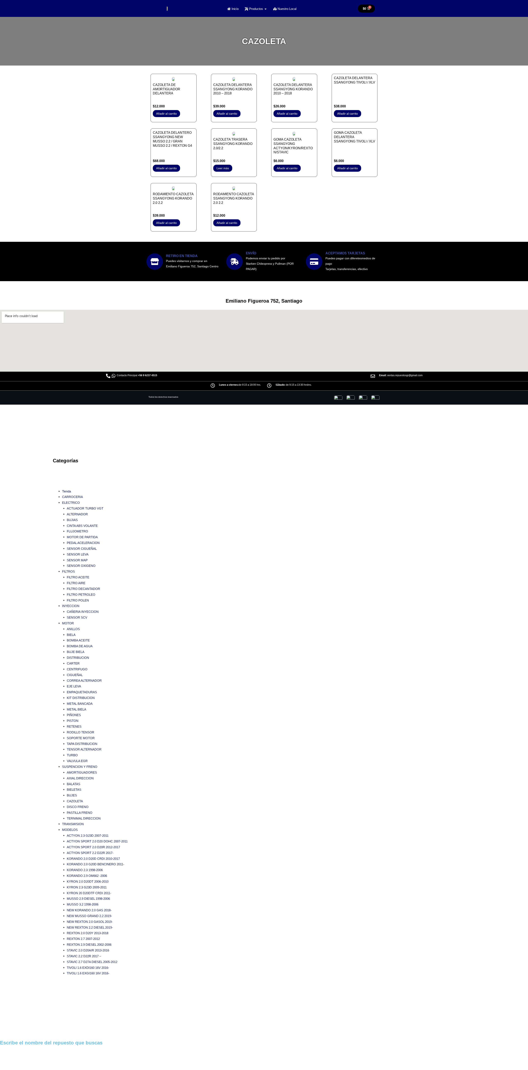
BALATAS (73, 784)
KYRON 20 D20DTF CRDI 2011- (89, 893)
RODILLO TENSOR (80, 732)
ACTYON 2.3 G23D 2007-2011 (87, 835)
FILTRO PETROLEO (81, 594)
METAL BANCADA (80, 703)
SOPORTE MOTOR (81, 738)
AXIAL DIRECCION (80, 778)
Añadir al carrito (166, 113)
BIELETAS (74, 789)
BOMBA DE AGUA (80, 646)
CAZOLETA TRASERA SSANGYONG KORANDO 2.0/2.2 (232, 144)
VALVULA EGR (77, 761)
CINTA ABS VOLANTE (82, 525)
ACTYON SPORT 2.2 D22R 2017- (90, 853)
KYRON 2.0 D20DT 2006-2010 (87, 881)
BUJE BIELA (75, 652)
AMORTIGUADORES (82, 772)
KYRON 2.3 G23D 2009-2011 (87, 887)
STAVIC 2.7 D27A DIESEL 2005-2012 (92, 962)
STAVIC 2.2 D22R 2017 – (84, 956)
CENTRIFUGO (77, 669)
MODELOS (70, 830)
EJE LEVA (74, 686)
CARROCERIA (72, 497)
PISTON (72, 720)
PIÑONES (74, 715)
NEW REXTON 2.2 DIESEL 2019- (90, 927)
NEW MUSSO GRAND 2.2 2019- (89, 916)
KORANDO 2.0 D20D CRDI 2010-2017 (93, 858)
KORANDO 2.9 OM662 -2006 (87, 875)
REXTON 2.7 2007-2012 (83, 939)
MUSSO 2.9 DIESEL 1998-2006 (88, 898)
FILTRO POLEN (78, 600)
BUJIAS (72, 520)
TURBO (72, 755)
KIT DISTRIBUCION (81, 698)
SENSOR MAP (77, 560)
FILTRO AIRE (76, 583)
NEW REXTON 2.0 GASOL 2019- (90, 921)
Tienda (66, 491)
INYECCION (70, 606)
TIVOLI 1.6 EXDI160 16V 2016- (88, 967)
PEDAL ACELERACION (83, 543)
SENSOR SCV (77, 617)
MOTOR (68, 623)
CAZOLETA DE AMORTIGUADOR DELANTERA (166, 89)
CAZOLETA (75, 801)
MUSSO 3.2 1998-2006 (82, 904)
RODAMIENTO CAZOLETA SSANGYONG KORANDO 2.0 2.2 (173, 198)
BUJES (72, 795)
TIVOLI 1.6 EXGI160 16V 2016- (88, 973)
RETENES (74, 726)
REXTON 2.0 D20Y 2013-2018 (87, 933)
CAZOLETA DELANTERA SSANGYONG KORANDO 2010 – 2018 (232, 89)
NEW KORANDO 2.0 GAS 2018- (89, 910)
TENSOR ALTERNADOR (84, 749)
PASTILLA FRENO (79, 812)
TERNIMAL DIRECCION (84, 818)
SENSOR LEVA (77, 554)
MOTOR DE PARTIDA (82, 537)
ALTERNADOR (77, 514)
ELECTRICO (71, 502)
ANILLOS (73, 629)
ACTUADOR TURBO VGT (85, 508)
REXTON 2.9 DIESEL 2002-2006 (89, 944)
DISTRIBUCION (78, 657)
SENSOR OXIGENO (81, 565)
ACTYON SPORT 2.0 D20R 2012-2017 (93, 847)
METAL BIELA (76, 709)
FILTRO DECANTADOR (83, 589)
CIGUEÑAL (75, 675)
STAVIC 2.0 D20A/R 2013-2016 (88, 950)
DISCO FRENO (77, 807)
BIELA (71, 635)
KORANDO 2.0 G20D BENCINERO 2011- (95, 864)
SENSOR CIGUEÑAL (82, 548)
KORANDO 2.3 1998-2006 (85, 870)
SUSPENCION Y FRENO (79, 766)
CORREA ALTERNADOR (84, 680)
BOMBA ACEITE (78, 640)
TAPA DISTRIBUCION (82, 744)
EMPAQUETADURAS (82, 692)
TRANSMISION (73, 824)
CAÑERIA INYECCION (83, 611)
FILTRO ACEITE (78, 577)
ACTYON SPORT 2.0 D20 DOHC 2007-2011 (97, 841)
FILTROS (68, 571)
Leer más (223, 168)
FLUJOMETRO (77, 531)
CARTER (73, 663)
